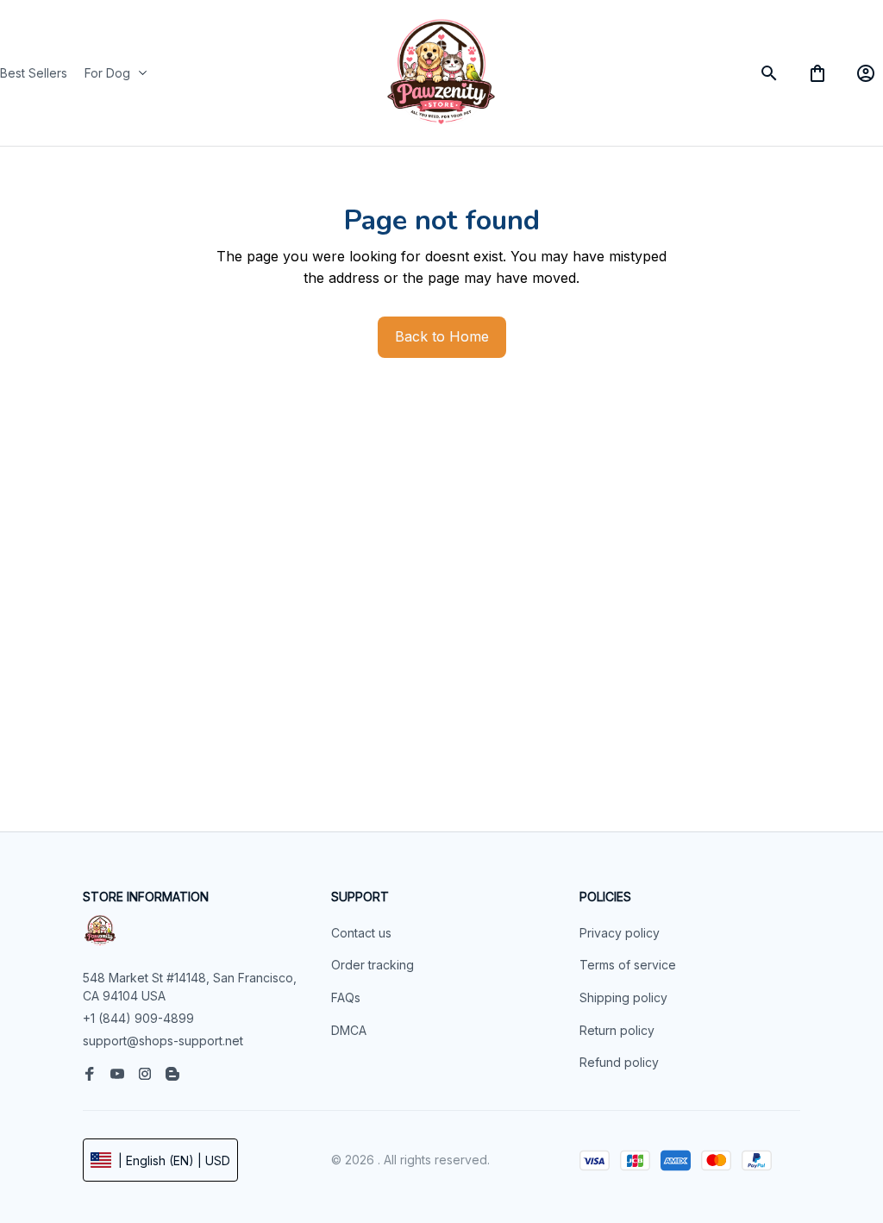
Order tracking (372, 964)
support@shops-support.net (163, 1040)
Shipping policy (623, 997)
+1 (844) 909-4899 (138, 1018)
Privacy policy (619, 932)
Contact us (361, 932)
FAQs (345, 997)
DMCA (348, 1030)
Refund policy (619, 1062)
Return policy (616, 1030)
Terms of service (627, 964)
